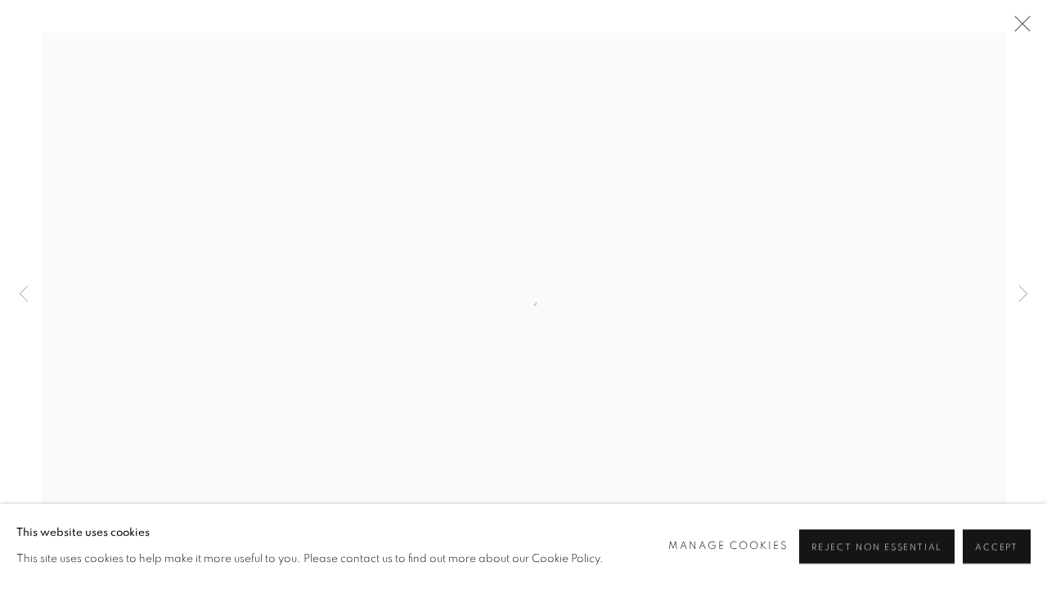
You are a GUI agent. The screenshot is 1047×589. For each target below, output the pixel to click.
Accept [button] (996, 546)
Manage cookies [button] (728, 546)
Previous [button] (23, 294)
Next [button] (1023, 294)
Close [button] (1018, 28)
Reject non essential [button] (876, 546)
